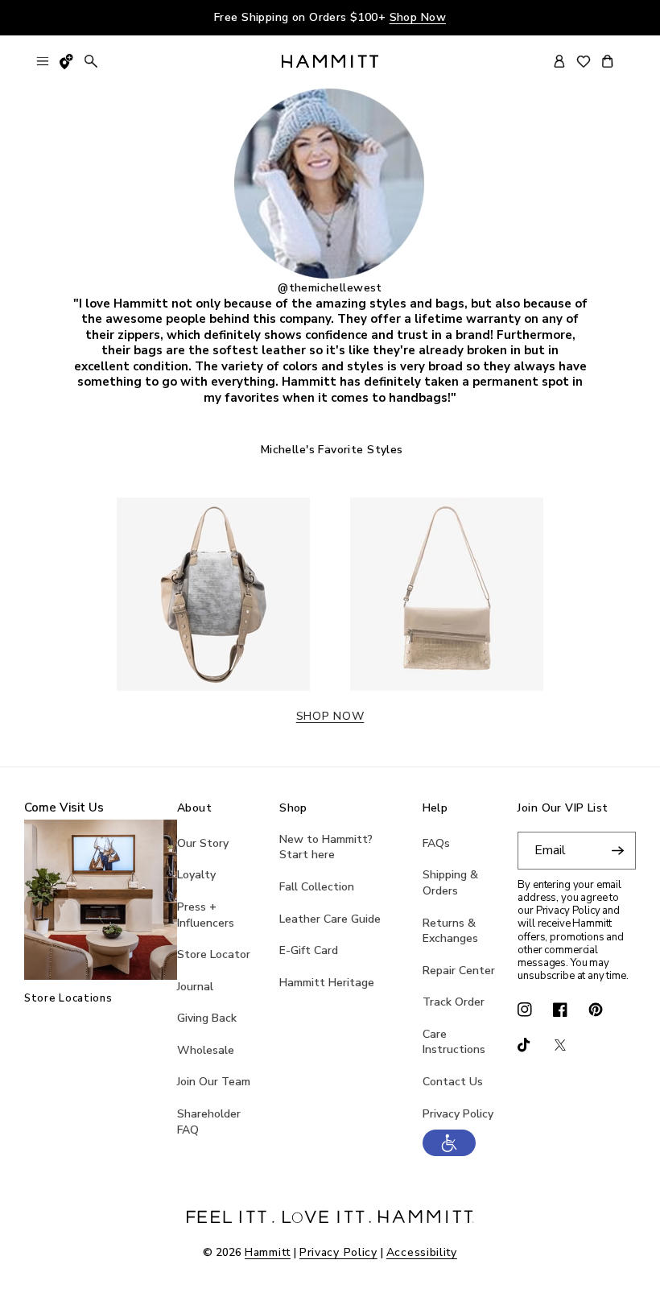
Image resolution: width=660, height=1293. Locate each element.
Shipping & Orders (450, 882)
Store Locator (213, 954)
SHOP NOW (330, 716)
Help (435, 809)
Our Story (203, 843)
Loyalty (196, 874)
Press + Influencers (205, 915)
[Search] (91, 61)
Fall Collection (316, 886)
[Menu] (43, 61)
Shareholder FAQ (209, 1122)
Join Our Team (213, 1081)
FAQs (436, 843)
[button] (449, 1152)
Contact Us (453, 1081)
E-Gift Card (308, 950)
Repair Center (459, 970)
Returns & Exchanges (450, 931)
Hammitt (268, 1252)
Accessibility (421, 1252)
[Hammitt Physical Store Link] (67, 61)
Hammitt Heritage (326, 982)
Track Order (454, 1002)
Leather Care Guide (330, 919)
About (194, 809)
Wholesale (205, 1050)
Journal (195, 986)
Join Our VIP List (563, 809)
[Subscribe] (617, 851)
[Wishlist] (583, 62)
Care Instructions (454, 1042)
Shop (293, 809)
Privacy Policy (458, 1114)
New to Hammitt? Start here (326, 847)
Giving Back (207, 1018)
